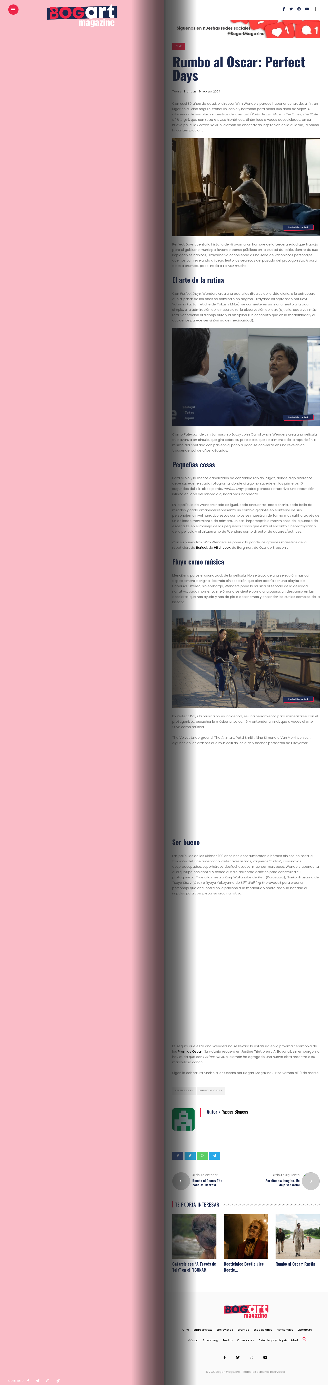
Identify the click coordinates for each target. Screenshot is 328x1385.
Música (193, 1340)
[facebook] (28, 1381)
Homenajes (285, 1330)
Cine (179, 46)
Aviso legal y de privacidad (278, 1340)
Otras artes (245, 1340)
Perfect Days (184, 1090)
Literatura (305, 1330)
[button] (304, 1340)
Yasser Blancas (184, 91)
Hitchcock (222, 547)
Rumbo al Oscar (210, 1090)
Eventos (243, 1330)
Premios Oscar (190, 1051)
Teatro (227, 1340)
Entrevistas (225, 1330)
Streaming (210, 1340)
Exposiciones (262, 1330)
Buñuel (201, 547)
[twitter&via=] (37, 1381)
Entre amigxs (202, 1330)
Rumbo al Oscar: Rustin (295, 1264)
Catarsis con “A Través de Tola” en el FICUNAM (194, 1267)
